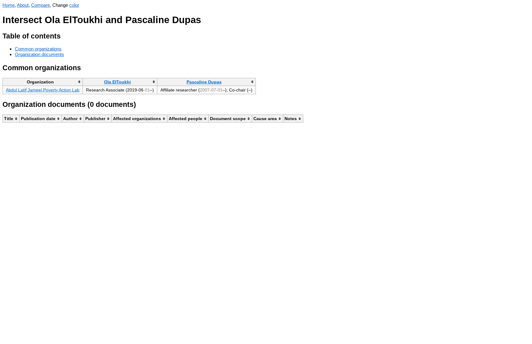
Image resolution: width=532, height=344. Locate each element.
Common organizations (38, 48)
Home (8, 5)
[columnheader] (43, 82)
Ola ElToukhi (117, 81)
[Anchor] (65, 35)
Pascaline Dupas (204, 81)
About (23, 5)
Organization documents (39, 54)
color (74, 5)
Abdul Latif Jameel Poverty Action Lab (42, 89)
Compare (40, 5)
